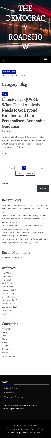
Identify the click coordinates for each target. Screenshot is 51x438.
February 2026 (9, 290)
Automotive (7, 329)
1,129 (20, 173)
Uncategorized (8, 356)
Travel (5, 352)
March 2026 (7, 286)
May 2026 (6, 280)
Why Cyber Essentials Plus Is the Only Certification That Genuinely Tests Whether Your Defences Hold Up (25, 208)
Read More (5, 154)
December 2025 (9, 296)
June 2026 (6, 276)
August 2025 (8, 310)
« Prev (10, 168)
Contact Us (9, 392)
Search (5, 183)
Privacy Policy (10, 388)
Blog (5, 94)
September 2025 (10, 307)
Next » (30, 173)
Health (5, 345)
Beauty (5, 332)
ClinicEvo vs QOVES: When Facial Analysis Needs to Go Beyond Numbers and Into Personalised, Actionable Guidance (23, 113)
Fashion (5, 342)
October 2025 (8, 303)
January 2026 (8, 293)
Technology (7, 349)
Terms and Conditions (14, 397)
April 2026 (7, 283)
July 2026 (6, 273)
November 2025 (9, 300)
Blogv (4, 339)
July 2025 (6, 313)
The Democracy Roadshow (25, 28)
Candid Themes (35, 432)
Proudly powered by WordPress (22, 429)
